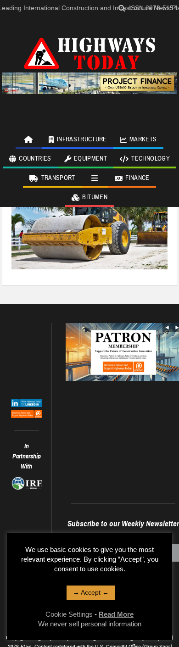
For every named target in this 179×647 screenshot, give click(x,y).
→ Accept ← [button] (91, 592)
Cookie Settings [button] (69, 614)
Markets (143, 139)
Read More (116, 614)
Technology (150, 159)
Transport (58, 178)
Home (29, 139)
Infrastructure (82, 139)
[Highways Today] (89, 52)
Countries (35, 159)
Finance (137, 178)
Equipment (90, 159)
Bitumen (94, 197)
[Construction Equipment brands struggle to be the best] (89, 216)
